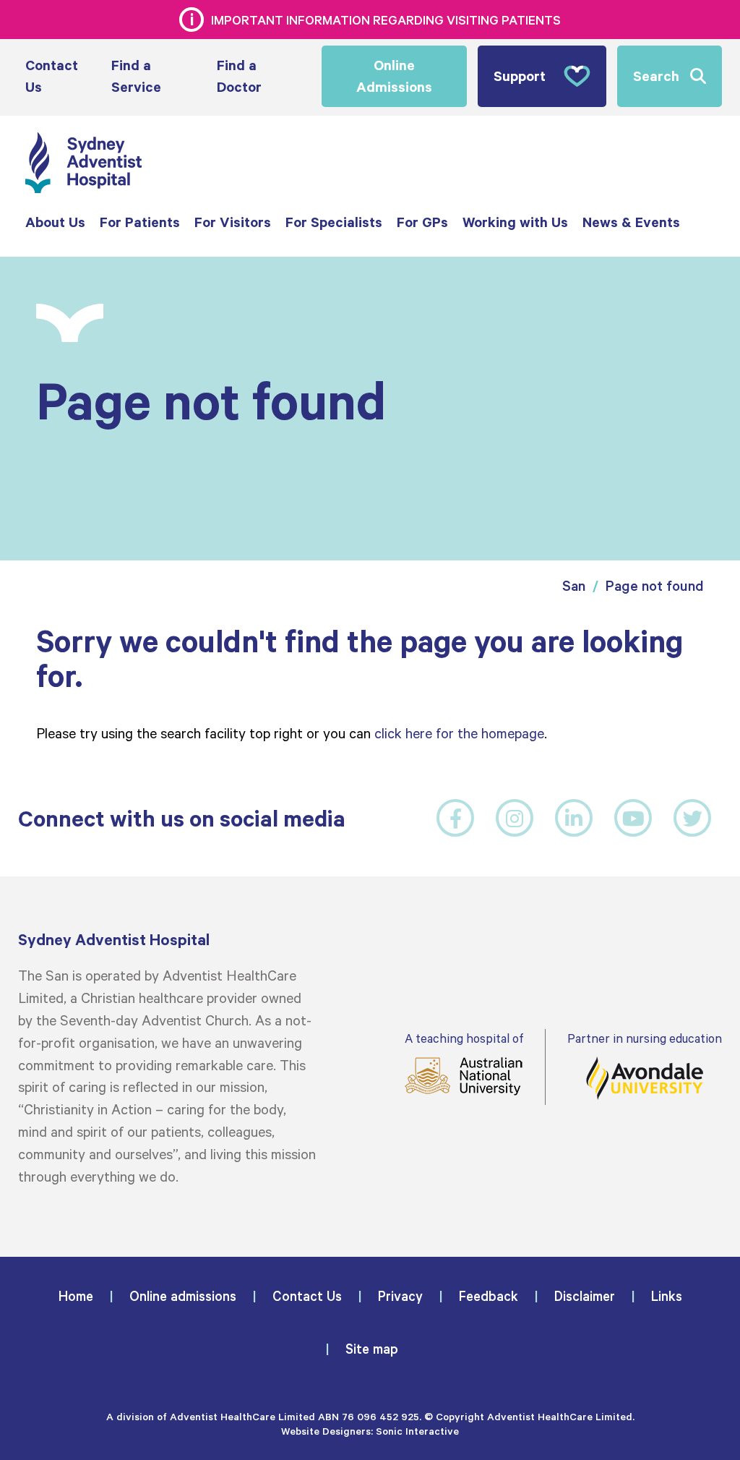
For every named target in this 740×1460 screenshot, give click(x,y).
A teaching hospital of (464, 1038)
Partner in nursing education (644, 1038)
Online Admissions (394, 76)
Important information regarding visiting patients (386, 19)
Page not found (655, 585)
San (573, 585)
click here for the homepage (459, 732)
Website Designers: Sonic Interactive (370, 1431)
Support (520, 76)
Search (656, 76)
